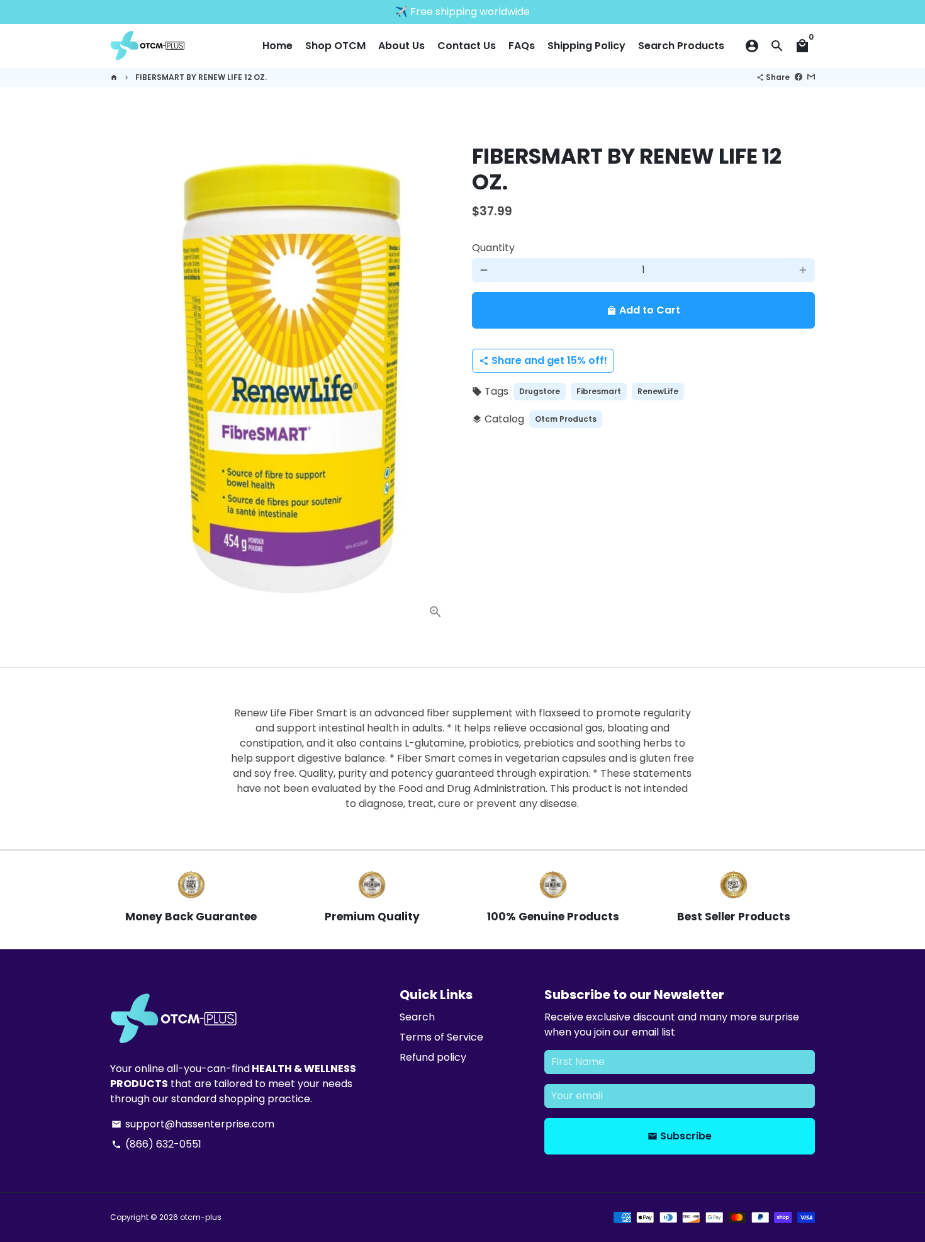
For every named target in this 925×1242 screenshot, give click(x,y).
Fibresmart (598, 391)
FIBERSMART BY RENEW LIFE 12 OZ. (201, 77)
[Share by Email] (811, 77)
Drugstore (539, 391)
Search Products (681, 45)
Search (417, 1017)
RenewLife (657, 391)
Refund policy (433, 1057)
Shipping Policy (586, 45)
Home (277, 45)
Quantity (493, 247)
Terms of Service (441, 1037)
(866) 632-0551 (156, 1144)
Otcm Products (566, 419)
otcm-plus (200, 1217)
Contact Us (466, 45)
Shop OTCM (335, 45)
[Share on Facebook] (798, 77)
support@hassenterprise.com (192, 1124)
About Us (401, 45)
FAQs (521, 45)
